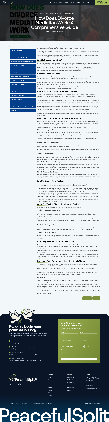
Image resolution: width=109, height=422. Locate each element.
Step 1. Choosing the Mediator (17, 65)
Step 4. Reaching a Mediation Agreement (20, 76)
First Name (63, 332)
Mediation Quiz (70, 377)
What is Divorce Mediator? (17, 54)
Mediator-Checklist (63, 2)
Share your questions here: (66, 349)
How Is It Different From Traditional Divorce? (20, 57)
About (50, 2)
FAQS (84, 2)
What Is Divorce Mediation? (17, 50)
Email (62, 338)
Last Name (82, 332)
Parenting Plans (70, 382)
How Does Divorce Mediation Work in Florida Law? (22, 61)
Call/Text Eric (100, 1)
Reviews (72, 2)
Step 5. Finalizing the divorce (17, 80)
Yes (88, 346)
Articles (78, 2)
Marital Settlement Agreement (74, 379)
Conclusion (13, 110)
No (94, 346)
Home (45, 2)
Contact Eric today (83, 292)
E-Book (55, 2)
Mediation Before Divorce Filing (18, 91)
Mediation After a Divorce (16, 99)
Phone (81, 338)
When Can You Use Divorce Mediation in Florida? (21, 88)
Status (62, 344)
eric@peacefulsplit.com (94, 388)
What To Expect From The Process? (19, 84)
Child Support (70, 385)
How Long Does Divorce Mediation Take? (20, 103)
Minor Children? (89, 344)
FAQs (49, 392)
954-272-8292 (95, 385)
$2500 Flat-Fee (70, 387)
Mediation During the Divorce (17, 95)
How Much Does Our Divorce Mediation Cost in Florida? (23, 106)
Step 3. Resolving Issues (16, 72)
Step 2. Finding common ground (18, 69)
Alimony (69, 390)
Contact (89, 2)
